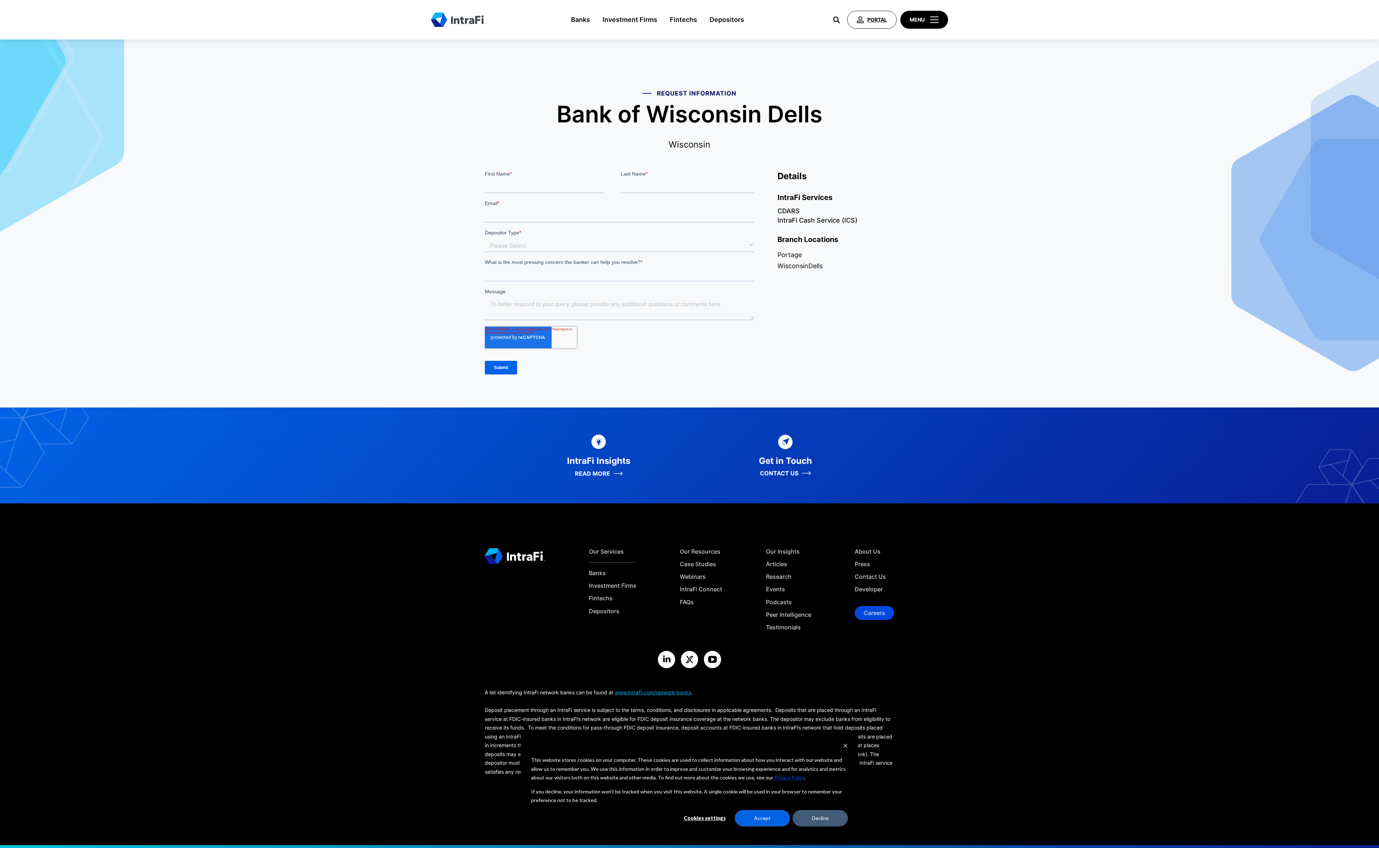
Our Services (606, 551)
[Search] (837, 20)
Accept (762, 818)
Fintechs (683, 19)
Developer (869, 589)
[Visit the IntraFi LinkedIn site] (666, 659)
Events (775, 589)
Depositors (727, 19)
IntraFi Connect (701, 589)
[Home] (458, 20)
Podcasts (779, 602)
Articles (776, 564)
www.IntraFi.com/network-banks (653, 692)
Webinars (693, 576)
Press (862, 564)
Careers (874, 612)
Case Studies (698, 564)
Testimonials (783, 627)
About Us (868, 551)
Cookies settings (705, 818)
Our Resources (700, 551)
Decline (820, 818)
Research (778, 576)
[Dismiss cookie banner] (845, 746)
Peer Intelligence (788, 614)
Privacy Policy (789, 777)
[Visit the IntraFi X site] (689, 659)
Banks (580, 19)
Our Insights (783, 551)
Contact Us (870, 576)
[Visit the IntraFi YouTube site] (712, 659)
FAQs (687, 602)
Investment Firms (630, 19)
